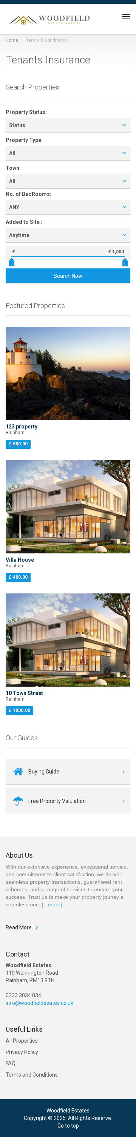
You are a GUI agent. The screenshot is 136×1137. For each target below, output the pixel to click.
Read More (19, 927)
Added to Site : (24, 222)
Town (12, 168)
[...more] (52, 904)
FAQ (10, 1063)
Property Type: (24, 140)
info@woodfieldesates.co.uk (39, 1003)
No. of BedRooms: (28, 194)
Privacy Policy (22, 1052)
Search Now (68, 276)
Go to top (68, 1126)
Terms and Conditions (32, 1075)
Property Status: (26, 112)
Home (12, 40)
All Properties (22, 1041)
